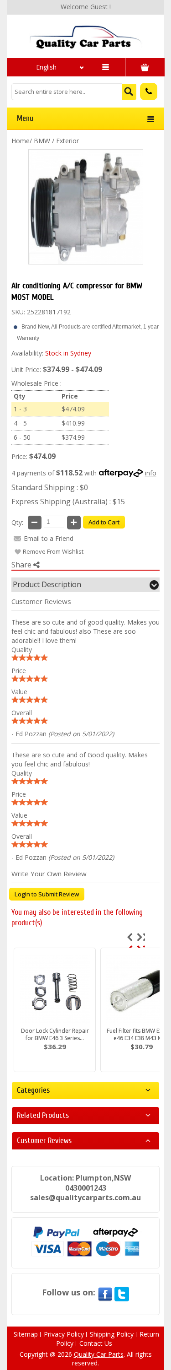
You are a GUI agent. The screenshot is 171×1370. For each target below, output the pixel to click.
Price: (19, 456)
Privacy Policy (64, 1334)
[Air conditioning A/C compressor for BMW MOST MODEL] (86, 207)
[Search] (129, 92)
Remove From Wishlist (53, 551)
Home (20, 140)
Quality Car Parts (99, 1354)
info (150, 473)
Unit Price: (26, 369)
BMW (42, 140)
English (46, 67)
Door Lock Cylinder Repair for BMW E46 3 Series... (55, 1034)
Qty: (17, 522)
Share (22, 564)
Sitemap (26, 1334)
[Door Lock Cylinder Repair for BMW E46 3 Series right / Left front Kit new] (54, 989)
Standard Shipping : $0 (49, 487)
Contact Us (95, 1343)
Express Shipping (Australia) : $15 (68, 501)
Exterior (67, 140)
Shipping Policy (112, 1334)
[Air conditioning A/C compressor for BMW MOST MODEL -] (85, 36)
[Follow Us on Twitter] (121, 1292)
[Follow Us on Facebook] (105, 1292)
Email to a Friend (48, 538)
